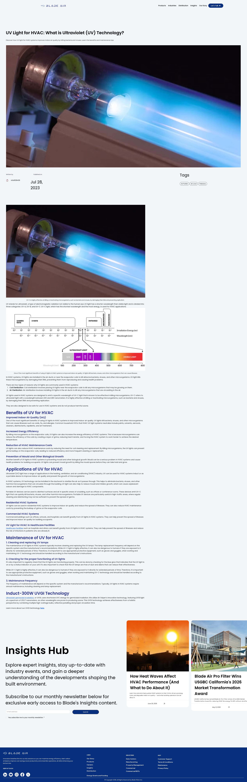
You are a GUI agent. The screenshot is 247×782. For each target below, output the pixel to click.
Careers (90, 765)
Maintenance (162, 765)
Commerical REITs (133, 771)
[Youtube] (11, 775)
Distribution (91, 771)
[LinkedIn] (5, 775)
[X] (28, 775)
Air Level (194, 184)
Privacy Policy (163, 768)
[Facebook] (22, 775)
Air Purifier (184, 184)
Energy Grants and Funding (97, 776)
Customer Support (165, 759)
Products (90, 762)
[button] (162, 6)
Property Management (135, 765)
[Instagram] (17, 775)
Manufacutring (131, 762)
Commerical (130, 768)
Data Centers (131, 759)
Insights (90, 768)
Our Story (90, 759)
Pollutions (202, 184)
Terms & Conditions (165, 762)
